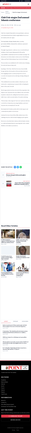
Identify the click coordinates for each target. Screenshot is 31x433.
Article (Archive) (7, 12)
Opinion (3, 390)
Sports (2, 386)
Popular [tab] (15, 321)
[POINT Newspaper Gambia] (19, 1)
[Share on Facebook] (15, 167)
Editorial (3, 384)
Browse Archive (15, 419)
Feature (3, 392)
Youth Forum (4, 394)
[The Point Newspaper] (21, 1)
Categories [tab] (25, 321)
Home (2, 12)
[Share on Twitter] (18, 167)
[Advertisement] (15, 145)
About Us (3, 400)
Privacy (13, 430)
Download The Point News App (8, 406)
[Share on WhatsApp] (21, 167)
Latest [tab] (6, 321)
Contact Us (3, 402)
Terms (17, 430)
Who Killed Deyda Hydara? (7, 404)
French (2, 388)
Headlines (3, 380)
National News (4, 382)
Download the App (16, 416)
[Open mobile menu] (28, 4)
